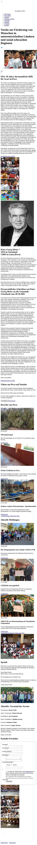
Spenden (6, 22)
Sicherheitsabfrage (7, 762)
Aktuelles (7, 20)
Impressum (12, 842)
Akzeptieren (4, 401)
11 (9, 633)
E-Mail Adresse (7, 751)
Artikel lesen (4, 443)
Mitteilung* (5, 755)
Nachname (5, 748)
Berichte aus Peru (9, 19)
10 (8, 633)
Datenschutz (11, 401)
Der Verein (7, 14)
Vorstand (6, 24)
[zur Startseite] (7, 11)
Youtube (6, 17)
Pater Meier (7, 15)
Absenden (5, 779)
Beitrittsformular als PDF (8, 156)
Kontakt (6, 25)
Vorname (5, 744)
